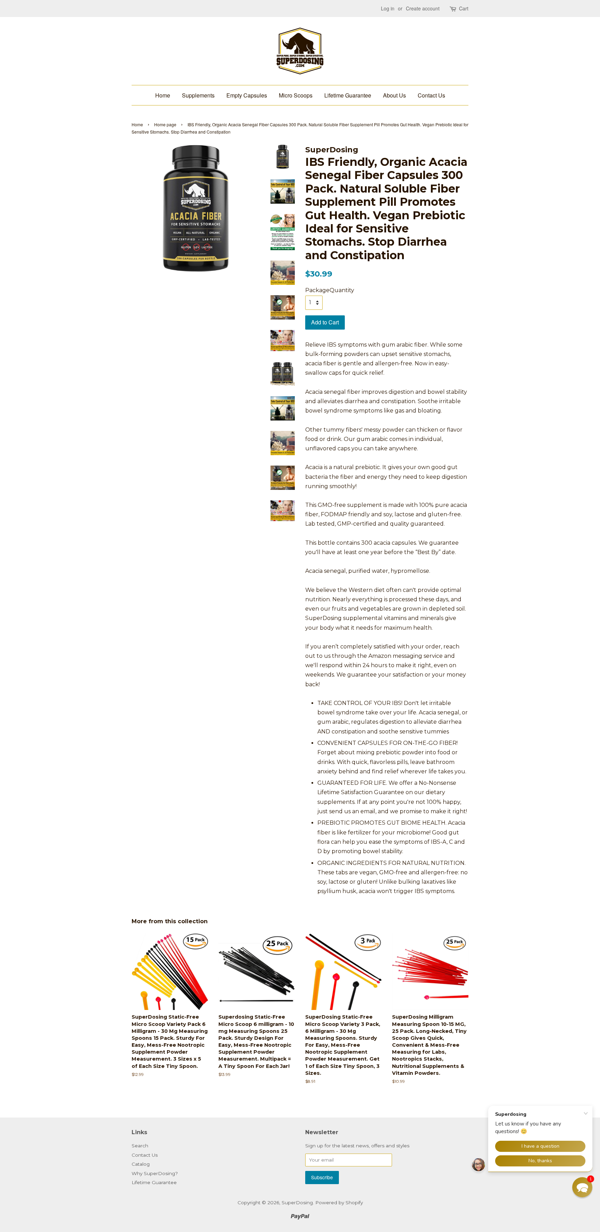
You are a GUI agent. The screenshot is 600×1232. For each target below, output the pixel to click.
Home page (165, 124)
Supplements (198, 95)
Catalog (141, 1164)
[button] (582, 1187)
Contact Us (431, 95)
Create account (423, 8)
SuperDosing (297, 1202)
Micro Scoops (295, 95)
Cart (463, 8)
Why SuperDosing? (155, 1173)
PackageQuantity (329, 290)
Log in (387, 8)
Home (162, 95)
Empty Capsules (246, 95)
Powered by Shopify (339, 1202)
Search (140, 1145)
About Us (394, 95)
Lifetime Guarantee (347, 95)
